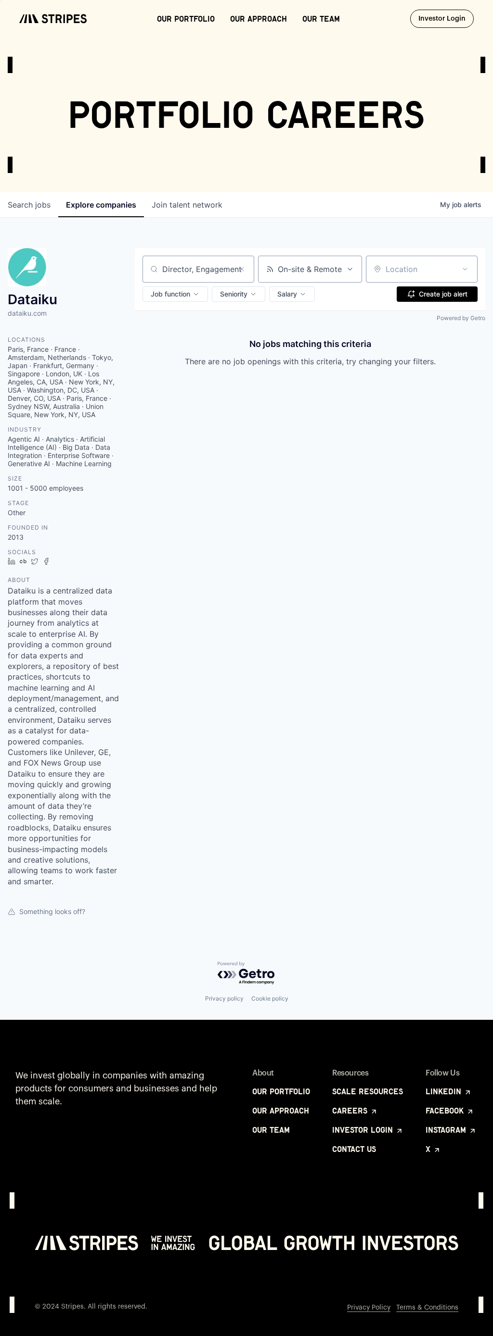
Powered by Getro (461, 318)
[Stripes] (53, 19)
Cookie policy (269, 998)
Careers (351, 1110)
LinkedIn (445, 1091)
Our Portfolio (186, 19)
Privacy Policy (368, 1307)
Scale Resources (367, 1091)
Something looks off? (52, 911)
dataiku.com (27, 313)
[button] (175, 294)
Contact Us (354, 1149)
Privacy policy (224, 998)
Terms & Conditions (427, 1307)
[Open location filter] (465, 269)
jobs (29, 205)
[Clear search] (241, 269)
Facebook (446, 1110)
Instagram (447, 1130)
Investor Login (446, 18)
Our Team (321, 19)
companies (101, 205)
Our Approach (258, 19)
